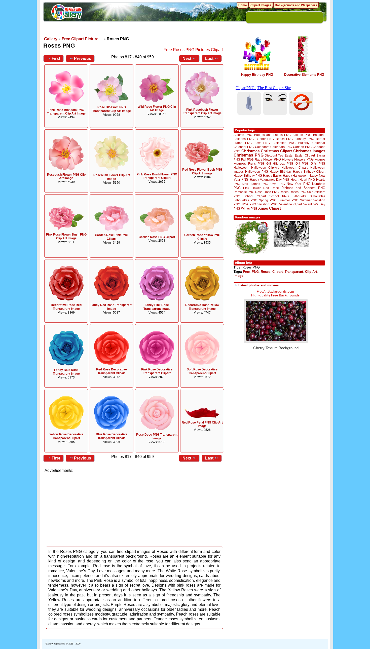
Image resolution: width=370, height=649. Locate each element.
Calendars (262, 146)
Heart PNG (307, 179)
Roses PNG (298, 192)
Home (242, 5)
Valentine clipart (290, 204)
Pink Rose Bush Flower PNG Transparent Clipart (157, 176)
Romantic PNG (244, 192)
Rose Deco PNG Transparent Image (156, 436)
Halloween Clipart (294, 167)
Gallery (50, 39)
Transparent (294, 272)
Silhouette (299, 196)
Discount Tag (274, 155)
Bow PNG (262, 142)
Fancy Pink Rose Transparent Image (156, 307)
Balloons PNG (244, 138)
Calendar (318, 142)
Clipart (277, 272)
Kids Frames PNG (255, 183)
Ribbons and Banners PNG (303, 188)
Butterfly (303, 142)
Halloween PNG (256, 171)
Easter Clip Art (305, 155)
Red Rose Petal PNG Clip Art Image (202, 424)
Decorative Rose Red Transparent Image (66, 307)
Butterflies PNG (284, 142)
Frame (320, 159)
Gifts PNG (318, 163)
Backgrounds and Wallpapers (296, 5)
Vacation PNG (267, 204)
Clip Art (311, 272)
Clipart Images (260, 5)
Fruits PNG (256, 163)
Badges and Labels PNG (272, 134)
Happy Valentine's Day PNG (269, 179)
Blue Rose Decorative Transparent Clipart (111, 436)
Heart (294, 179)
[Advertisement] (135, 508)
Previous (82, 58)
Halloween (241, 167)
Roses (284, 192)
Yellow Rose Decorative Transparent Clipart (66, 436)
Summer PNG (288, 200)
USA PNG (249, 204)
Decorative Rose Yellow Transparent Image (202, 307)
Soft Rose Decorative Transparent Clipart (202, 371)
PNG (255, 272)
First (56, 58)
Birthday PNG (304, 138)
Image (238, 276)
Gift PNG (302, 163)
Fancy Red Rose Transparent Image (111, 307)
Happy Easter (272, 175)
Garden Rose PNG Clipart (157, 237)
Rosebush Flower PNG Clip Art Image (66, 176)
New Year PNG (298, 184)
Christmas (250, 151)
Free (246, 272)
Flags (258, 159)
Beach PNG (284, 138)
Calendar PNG (244, 146)
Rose (259, 192)
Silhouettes (317, 196)
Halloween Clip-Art (265, 167)
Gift (268, 163)
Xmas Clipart (269, 208)
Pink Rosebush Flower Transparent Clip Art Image (202, 111)
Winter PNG (249, 208)
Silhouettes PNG (245, 200)
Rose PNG (271, 192)
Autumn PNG (243, 134)
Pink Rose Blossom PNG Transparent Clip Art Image (66, 112)
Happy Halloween (295, 175)
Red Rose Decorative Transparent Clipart (111, 371)
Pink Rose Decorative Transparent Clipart (156, 371)
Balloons (319, 134)
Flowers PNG (304, 159)
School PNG (279, 196)
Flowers (287, 159)
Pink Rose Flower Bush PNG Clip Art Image (66, 236)
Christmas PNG (249, 155)
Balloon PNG (301, 134)
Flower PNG (272, 159)
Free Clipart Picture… (82, 39)
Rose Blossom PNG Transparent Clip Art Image (111, 109)
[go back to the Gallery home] (67, 13)
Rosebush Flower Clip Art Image (111, 177)
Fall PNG (247, 159)
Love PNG (277, 184)
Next (186, 58)
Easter (289, 155)
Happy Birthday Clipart (309, 171)
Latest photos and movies (258, 285)
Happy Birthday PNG (257, 75)
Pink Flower (252, 187)
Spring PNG (267, 200)
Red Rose (271, 187)
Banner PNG (265, 138)
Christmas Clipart (276, 151)
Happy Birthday (280, 171)
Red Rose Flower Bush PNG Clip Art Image (202, 171)
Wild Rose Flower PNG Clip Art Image (157, 108)
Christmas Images (309, 151)
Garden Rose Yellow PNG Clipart (202, 237)
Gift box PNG (283, 163)
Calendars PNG (281, 146)
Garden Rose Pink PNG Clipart (111, 237)
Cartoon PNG (302, 146)
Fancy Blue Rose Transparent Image (66, 371)
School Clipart (255, 196)
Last (209, 58)
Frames (240, 163)
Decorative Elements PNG (304, 75)
